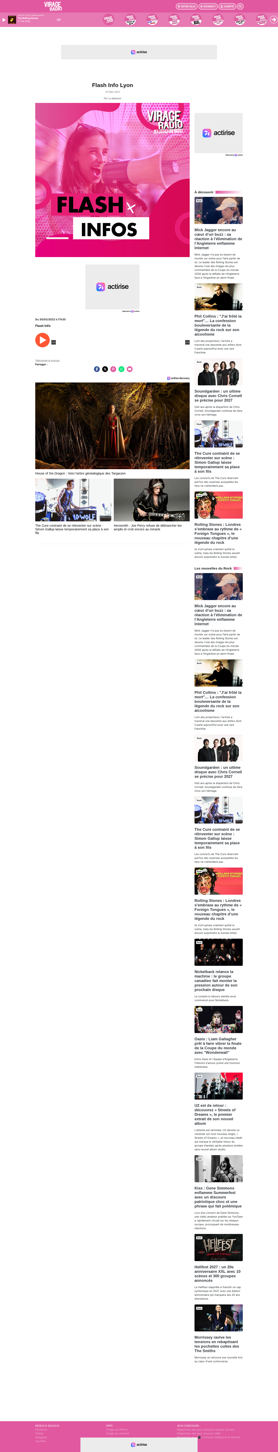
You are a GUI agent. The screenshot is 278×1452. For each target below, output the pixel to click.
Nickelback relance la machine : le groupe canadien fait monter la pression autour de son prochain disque (216, 980)
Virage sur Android (117, 1433)
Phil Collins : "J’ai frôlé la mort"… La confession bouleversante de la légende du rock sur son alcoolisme (218, 325)
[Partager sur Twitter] (104, 370)
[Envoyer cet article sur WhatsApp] (120, 370)
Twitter (39, 1433)
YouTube (40, 1441)
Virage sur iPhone (116, 1429)
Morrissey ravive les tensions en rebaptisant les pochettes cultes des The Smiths (217, 1344)
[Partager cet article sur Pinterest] (112, 370)
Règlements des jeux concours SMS (198, 1433)
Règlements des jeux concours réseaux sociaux (205, 1429)
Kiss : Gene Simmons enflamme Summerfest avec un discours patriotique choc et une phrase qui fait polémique (218, 1197)
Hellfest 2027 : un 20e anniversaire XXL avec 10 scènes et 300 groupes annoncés (218, 1274)
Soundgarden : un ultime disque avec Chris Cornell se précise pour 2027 (218, 395)
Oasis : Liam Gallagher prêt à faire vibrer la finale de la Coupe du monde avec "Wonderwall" (218, 1046)
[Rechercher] (240, 6)
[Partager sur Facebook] (96, 370)
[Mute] (58, 19)
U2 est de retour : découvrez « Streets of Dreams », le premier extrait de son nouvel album (215, 1114)
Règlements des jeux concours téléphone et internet (208, 1437)
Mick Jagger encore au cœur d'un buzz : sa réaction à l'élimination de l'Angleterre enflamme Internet (218, 239)
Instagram (41, 1437)
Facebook (41, 1429)
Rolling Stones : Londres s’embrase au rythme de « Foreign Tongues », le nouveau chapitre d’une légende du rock (218, 533)
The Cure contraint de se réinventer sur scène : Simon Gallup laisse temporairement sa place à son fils (217, 462)
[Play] (4, 20)
